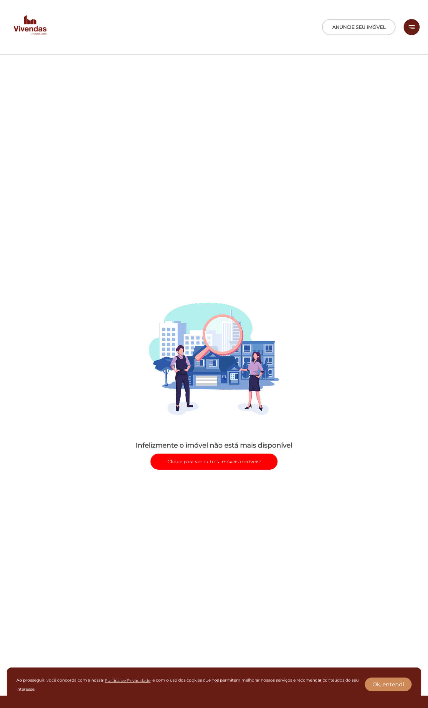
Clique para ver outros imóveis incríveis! (214, 462)
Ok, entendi (388, 684)
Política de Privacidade (127, 680)
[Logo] (30, 27)
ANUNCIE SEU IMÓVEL (359, 27)
